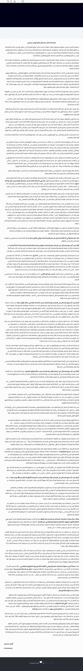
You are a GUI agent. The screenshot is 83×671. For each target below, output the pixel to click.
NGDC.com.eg (49, 663)
